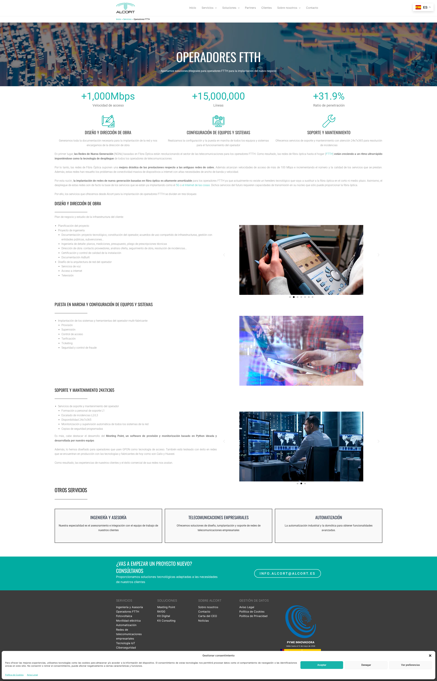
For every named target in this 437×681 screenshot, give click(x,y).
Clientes (266, 7)
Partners (250, 7)
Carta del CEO (207, 616)
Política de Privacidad (253, 616)
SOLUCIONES (167, 600)
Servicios (207, 7)
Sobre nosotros (287, 7)
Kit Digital (163, 616)
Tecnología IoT (125, 643)
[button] (430, 655)
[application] (215, 8)
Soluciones (229, 7)
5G (177, 185)
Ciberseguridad (126, 647)
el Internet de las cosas (196, 185)
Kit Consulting (166, 620)
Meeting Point (166, 607)
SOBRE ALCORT (210, 600)
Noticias (203, 620)
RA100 (161, 611)
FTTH (329, 154)
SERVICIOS (124, 600)
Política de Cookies (14, 674)
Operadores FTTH (127, 611)
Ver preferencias (410, 664)
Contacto (312, 7)
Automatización (126, 625)
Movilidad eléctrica (128, 620)
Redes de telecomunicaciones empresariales (129, 634)
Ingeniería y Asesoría (129, 607)
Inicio (192, 7)
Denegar (366, 664)
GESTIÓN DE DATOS (254, 600)
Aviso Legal (32, 674)
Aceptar (321, 664)
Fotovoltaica (124, 616)
